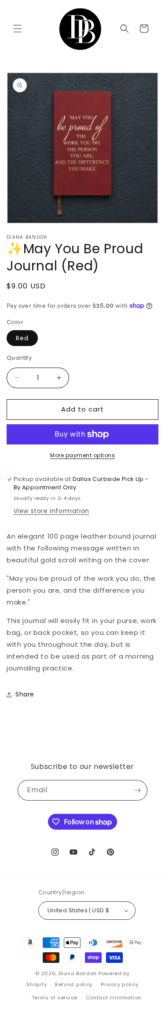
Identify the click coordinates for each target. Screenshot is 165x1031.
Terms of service (54, 997)
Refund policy (73, 984)
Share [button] (24, 694)
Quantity (19, 357)
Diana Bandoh (79, 973)
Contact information (114, 997)
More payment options (82, 455)
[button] (17, 28)
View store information (51, 510)
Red (22, 338)
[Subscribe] (137, 790)
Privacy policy (120, 984)
